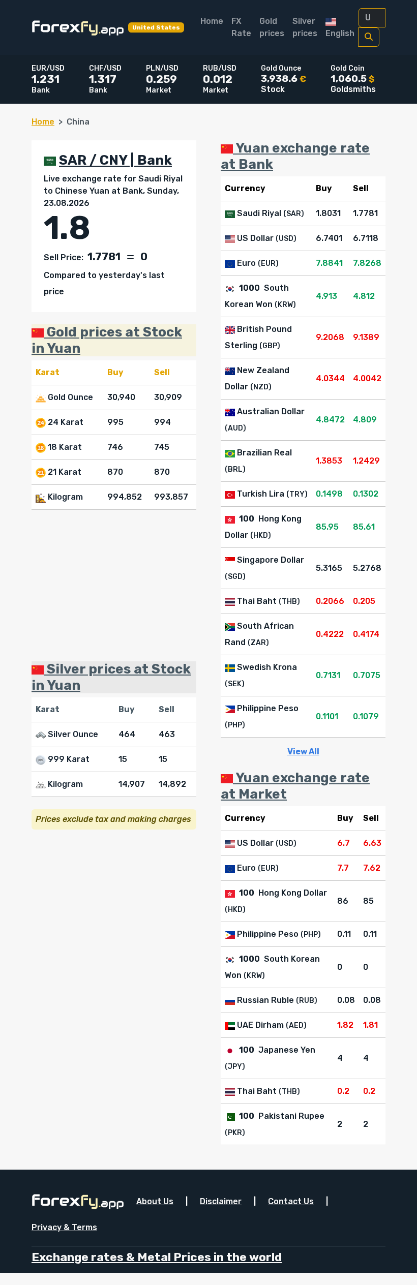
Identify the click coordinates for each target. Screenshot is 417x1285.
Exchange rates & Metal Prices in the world (157, 1257)
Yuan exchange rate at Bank (295, 156)
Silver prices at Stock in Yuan (111, 677)
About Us (154, 1201)
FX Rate (241, 27)
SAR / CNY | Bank (115, 160)
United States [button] (156, 27)
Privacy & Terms (64, 1227)
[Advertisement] (114, 585)
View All (303, 751)
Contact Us (291, 1201)
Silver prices (304, 27)
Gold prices (271, 27)
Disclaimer (221, 1201)
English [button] (339, 33)
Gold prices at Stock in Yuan (107, 340)
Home (211, 21)
